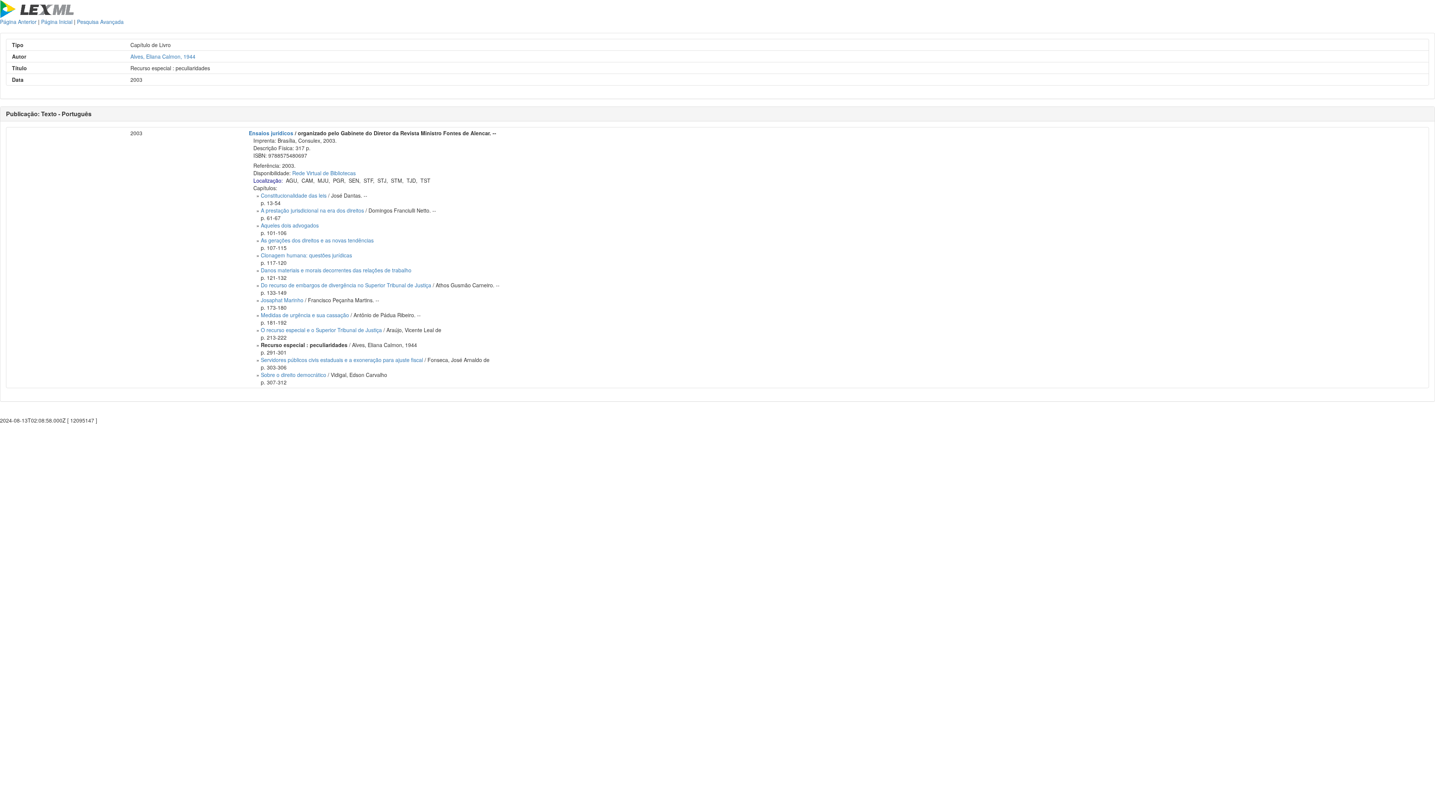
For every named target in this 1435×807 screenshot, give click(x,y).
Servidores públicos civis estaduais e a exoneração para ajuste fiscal (342, 360)
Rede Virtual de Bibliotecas (324, 173)
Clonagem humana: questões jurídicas (306, 255)
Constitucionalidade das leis (294, 195)
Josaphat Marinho (282, 300)
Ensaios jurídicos (271, 133)
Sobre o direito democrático (293, 374)
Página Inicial (56, 21)
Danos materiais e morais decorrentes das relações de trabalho (336, 270)
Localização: (268, 180)
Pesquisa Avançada (100, 21)
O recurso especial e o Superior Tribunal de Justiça (321, 330)
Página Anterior (18, 21)
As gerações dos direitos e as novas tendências (317, 240)
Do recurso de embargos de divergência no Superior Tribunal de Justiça (346, 285)
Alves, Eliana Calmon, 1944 (162, 56)
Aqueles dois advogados (290, 225)
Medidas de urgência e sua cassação (305, 315)
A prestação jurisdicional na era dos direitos (312, 210)
